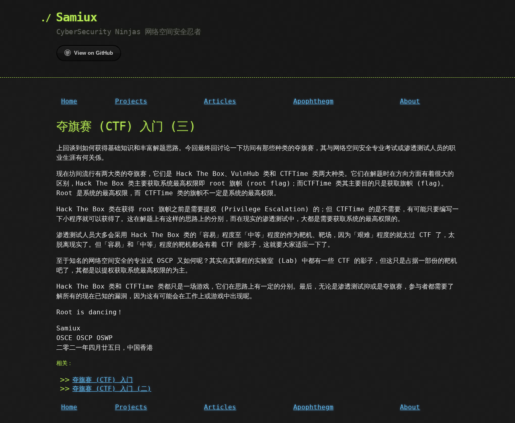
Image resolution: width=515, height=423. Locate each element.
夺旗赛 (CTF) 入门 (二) (111, 388)
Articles (220, 101)
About (410, 101)
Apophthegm (313, 101)
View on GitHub (93, 53)
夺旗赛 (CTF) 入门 (102, 380)
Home (69, 101)
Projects (131, 101)
